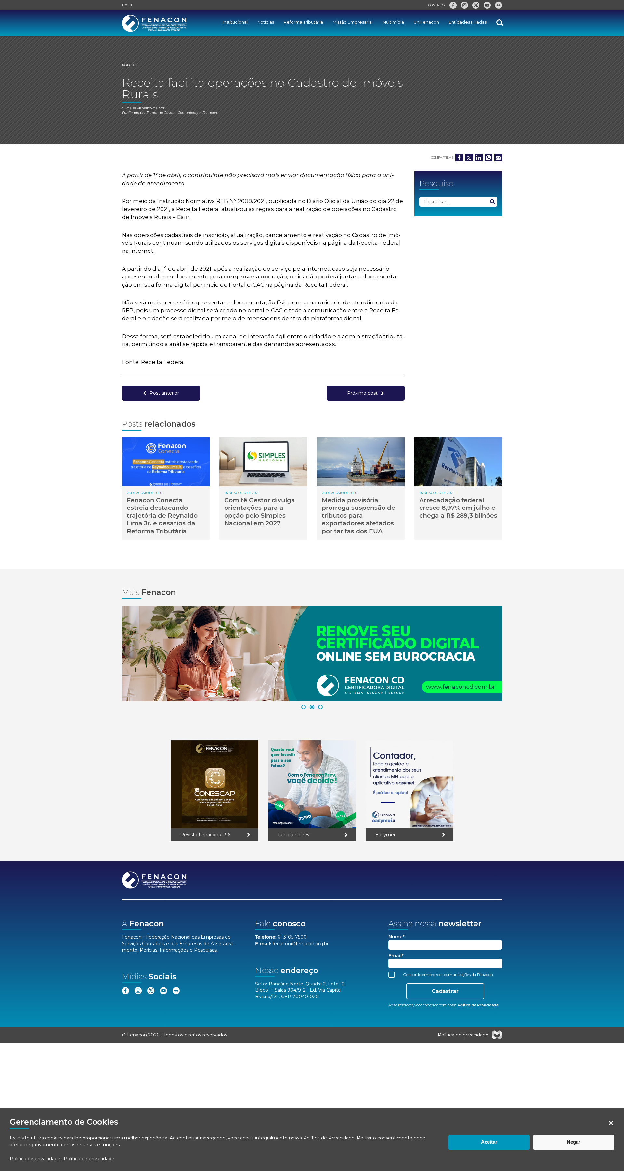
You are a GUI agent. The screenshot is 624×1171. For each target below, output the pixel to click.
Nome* (396, 937)
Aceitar (489, 1142)
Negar (573, 1142)
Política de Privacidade (329, 1138)
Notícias (265, 22)
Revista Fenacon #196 (205, 835)
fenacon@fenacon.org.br (300, 943)
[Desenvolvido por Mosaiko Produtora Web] (497, 1035)
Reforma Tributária (303, 22)
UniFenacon (426, 22)
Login (127, 5)
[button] (611, 1123)
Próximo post (362, 393)
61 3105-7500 (292, 937)
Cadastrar (445, 991)
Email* (396, 956)
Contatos (436, 5)
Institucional (235, 22)
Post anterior (164, 393)
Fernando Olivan (161, 113)
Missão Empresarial (353, 22)
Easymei (385, 835)
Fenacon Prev (294, 835)
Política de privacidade (35, 1159)
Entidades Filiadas (468, 22)
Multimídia (393, 22)
